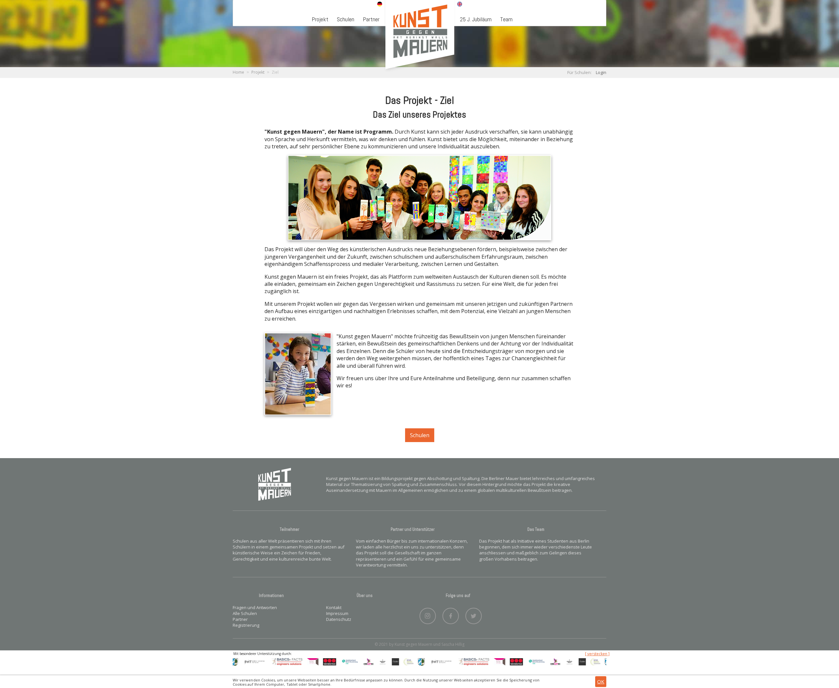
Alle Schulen (245, 613)
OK (600, 681)
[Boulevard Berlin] (368, 661)
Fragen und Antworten (255, 607)
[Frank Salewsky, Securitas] (315, 661)
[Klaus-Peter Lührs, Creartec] (354, 661)
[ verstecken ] (597, 654)
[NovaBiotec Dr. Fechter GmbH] (394, 661)
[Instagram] (428, 614)
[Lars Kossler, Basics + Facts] (272, 661)
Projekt (320, 19)
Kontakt (333, 607)
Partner (371, 19)
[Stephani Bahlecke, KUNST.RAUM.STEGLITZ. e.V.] (298, 661)
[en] (460, 4)
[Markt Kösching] (406, 661)
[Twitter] (473, 614)
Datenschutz (338, 619)
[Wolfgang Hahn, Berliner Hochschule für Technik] (240, 661)
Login (601, 72)
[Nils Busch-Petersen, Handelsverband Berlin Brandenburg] (335, 661)
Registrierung (246, 625)
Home (238, 72)
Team (506, 19)
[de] (380, 4)
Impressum (337, 613)
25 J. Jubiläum (476, 19)
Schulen (345, 19)
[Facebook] (450, 614)
